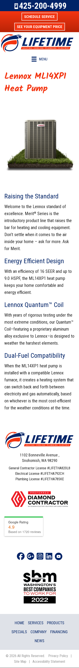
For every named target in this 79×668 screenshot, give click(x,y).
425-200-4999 (42, 6)
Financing (59, 631)
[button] (39, 17)
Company (39, 631)
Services (35, 623)
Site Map (20, 661)
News (39, 640)
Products (55, 623)
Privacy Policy (58, 656)
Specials (19, 631)
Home (19, 623)
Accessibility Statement (48, 661)
